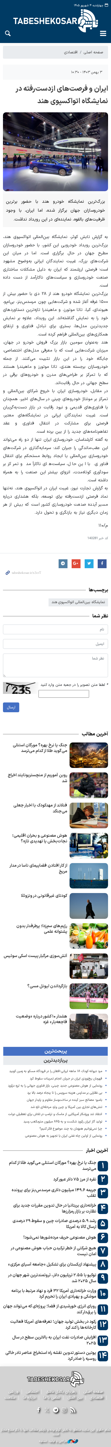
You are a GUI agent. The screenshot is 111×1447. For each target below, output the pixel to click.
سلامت (9, 1397)
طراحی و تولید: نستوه (53, 1441)
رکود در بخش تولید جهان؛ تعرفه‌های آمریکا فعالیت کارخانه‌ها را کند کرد (53, 1325)
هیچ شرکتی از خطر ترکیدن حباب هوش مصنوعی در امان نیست (53, 1251)
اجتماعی (32, 1392)
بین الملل (75, 1397)
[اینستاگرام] (64, 1410)
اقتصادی (71, 52)
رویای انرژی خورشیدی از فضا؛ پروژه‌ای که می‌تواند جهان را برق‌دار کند (49, 1309)
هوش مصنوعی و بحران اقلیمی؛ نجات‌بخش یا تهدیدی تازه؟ (39, 839)
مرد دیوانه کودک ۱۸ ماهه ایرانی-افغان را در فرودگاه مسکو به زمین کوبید (55, 1071)
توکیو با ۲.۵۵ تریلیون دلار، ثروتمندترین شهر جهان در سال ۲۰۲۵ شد (52, 1278)
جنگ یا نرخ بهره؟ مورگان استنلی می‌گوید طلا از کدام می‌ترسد (40, 748)
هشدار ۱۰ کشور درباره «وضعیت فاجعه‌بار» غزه (41, 1019)
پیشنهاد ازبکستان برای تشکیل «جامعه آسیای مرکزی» (52, 1264)
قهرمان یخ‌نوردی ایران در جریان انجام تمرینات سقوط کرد (66, 1078)
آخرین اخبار (97, 1150)
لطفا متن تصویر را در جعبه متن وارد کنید (74, 685)
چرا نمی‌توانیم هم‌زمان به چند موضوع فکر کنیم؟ (71, 1128)
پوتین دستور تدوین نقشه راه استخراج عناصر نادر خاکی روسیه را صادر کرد (50, 1356)
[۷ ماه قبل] (89, 785)
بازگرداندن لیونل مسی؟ (47, 986)
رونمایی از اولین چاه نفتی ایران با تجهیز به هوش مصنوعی (63, 1135)
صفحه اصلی (93, 52)
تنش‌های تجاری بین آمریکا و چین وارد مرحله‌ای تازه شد (66, 1107)
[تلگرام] (55, 1410)
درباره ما (29, 1397)
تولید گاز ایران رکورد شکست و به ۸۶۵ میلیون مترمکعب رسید (62, 1121)
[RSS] (72, 1410)
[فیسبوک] (38, 1410)
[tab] (55, 1051)
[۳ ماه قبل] (89, 755)
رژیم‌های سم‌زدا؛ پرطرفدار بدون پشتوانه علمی (41, 929)
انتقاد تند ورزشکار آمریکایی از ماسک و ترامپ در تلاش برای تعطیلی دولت (55, 1114)
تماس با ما (51, 1397)
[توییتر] (47, 1410)
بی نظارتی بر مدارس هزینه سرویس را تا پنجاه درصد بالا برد (64, 1092)
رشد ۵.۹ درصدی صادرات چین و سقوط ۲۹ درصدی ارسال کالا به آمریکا (54, 1224)
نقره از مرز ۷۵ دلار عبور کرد (74, 1179)
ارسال (11, 707)
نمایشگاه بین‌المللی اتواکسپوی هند (78, 602)
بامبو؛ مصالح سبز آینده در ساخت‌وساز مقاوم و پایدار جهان (64, 1100)
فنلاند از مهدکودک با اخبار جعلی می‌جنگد (40, 808)
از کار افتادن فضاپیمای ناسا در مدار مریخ (38, 869)
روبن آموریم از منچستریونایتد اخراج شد (37, 778)
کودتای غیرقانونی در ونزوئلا (44, 896)
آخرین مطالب (95, 734)
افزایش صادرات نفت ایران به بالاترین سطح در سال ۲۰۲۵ (54, 1340)
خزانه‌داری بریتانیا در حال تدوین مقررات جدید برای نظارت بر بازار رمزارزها (54, 1208)
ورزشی (13, 1392)
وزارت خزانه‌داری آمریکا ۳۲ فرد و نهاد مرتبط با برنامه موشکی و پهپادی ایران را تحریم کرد (53, 1294)
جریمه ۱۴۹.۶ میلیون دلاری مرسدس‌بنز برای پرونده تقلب (54, 1193)
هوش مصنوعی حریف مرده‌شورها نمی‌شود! (59, 1237)
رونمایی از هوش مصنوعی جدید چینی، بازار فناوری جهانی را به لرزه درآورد (55, 1085)
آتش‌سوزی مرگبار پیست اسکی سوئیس (35, 956)
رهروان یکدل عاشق (61, 1392)
